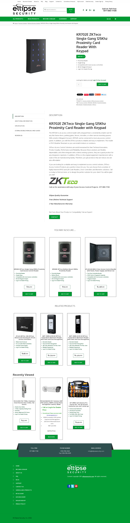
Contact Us (59, 1)
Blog (46, 1)
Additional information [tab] (23, 121)
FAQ (42, 1)
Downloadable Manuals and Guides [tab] (27, 130)
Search (71, 10)
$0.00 (110, 19)
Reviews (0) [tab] (18, 135)
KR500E (90, 102)
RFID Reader (79, 104)
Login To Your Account (99, 80)
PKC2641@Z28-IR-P (52, 415)
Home (19, 1)
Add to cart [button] (29, 294)
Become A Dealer (27, 1)
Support (51, 1)
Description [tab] (19, 116)
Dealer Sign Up (99, 1)
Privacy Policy (108, 1)
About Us (36, 1)
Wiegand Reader (87, 104)
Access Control (23, 23)
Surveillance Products (69, 1)
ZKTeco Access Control (34, 23)
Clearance (63, 19)
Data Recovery (89, 1)
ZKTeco (94, 104)
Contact (54, 217)
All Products (18, 19)
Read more (51, 437)
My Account (80, 1)
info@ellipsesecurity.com (96, 451)
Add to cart (102, 84)
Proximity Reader (101, 102)
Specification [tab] (19, 126)
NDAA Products (33, 19)
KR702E (95, 102)
